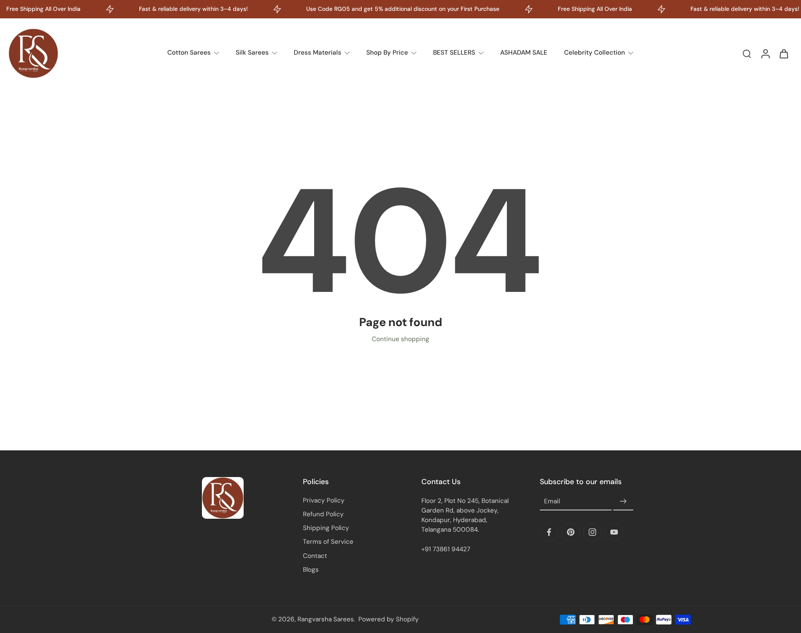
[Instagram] (592, 532)
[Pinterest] (571, 532)
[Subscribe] (623, 501)
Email (552, 501)
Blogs (311, 569)
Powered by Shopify (388, 619)
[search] (747, 53)
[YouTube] (614, 532)
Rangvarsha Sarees (325, 619)
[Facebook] (549, 532)
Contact (315, 556)
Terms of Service (328, 542)
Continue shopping (400, 339)
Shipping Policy (326, 528)
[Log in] (765, 53)
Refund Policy (323, 514)
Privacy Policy (324, 500)
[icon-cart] (783, 53)
